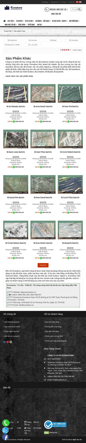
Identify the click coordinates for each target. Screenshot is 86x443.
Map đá (39, 24)
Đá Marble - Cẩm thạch (43, 21)
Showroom (55, 2)
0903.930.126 (19, 121)
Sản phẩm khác (74, 21)
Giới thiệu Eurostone (11, 322)
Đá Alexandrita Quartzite (70, 242)
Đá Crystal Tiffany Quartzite (70, 197)
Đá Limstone (33, 40)
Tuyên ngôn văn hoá (11, 331)
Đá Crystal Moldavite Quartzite (70, 151)
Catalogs (45, 2)
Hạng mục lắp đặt (11, 25)
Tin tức (63, 2)
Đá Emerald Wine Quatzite (15, 197)
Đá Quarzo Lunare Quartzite (16, 151)
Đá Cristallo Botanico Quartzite (15, 242)
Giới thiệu (11, 21)
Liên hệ (71, 2)
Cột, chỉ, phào (32, 45)
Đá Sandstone (12, 40)
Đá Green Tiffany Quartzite (43, 151)
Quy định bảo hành (52, 331)
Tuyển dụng (31, 24)
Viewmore (43, 265)
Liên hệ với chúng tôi (11, 336)
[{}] (13, 7)
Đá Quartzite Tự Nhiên (12, 45)
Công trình (22, 25)
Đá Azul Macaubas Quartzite (16, 106)
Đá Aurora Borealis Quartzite (43, 106)
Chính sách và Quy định (54, 336)
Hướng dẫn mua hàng (53, 327)
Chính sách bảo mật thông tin (56, 341)
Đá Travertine (73, 40)
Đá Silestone (29, 21)
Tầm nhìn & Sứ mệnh (12, 327)
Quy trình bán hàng (52, 322)
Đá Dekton (20, 21)
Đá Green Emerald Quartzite (43, 197)
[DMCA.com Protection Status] (51, 432)
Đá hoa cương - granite (60, 21)
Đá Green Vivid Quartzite (70, 106)
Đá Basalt (53, 40)
